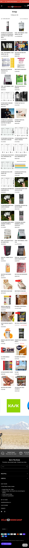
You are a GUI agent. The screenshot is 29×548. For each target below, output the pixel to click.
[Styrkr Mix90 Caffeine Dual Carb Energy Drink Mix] (7, 132)
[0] (27, 6)
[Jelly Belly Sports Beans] (21, 317)
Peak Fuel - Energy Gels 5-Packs (7, 258)
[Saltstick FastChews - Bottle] (7, 268)
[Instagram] (5, 511)
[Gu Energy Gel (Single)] (21, 350)
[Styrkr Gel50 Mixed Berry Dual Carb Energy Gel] (21, 148)
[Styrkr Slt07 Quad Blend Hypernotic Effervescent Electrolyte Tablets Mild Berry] (7, 26)
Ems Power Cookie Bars (20, 291)
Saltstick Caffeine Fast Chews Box (20, 53)
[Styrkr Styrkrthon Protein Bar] (21, 113)
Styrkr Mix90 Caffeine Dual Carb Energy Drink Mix (7, 139)
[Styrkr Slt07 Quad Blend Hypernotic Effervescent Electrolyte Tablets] (7, 113)
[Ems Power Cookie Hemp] (7, 284)
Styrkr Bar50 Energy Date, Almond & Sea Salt (7, 206)
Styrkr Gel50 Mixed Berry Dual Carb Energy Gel (21, 155)
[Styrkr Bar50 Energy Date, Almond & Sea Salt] (7, 199)
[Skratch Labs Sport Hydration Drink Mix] (7, 300)
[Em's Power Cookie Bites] (21, 63)
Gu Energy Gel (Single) (20, 357)
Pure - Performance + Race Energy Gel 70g (7, 53)
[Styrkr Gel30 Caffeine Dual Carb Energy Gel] (7, 182)
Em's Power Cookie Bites (20, 69)
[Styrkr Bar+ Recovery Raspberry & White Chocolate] (21, 216)
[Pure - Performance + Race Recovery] (7, 80)
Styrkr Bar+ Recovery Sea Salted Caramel (21, 206)
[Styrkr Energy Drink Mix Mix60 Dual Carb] (7, 96)
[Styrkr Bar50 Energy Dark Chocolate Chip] (21, 182)
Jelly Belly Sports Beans (20, 323)
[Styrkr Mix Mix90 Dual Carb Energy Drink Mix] (21, 132)
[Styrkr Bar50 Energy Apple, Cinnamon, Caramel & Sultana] (7, 216)
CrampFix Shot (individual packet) (21, 340)
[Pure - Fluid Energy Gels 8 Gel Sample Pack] (7, 234)
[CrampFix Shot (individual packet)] (21, 333)
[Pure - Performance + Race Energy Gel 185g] (21, 26)
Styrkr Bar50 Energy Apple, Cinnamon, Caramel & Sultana (7, 224)
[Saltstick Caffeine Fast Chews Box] (21, 46)
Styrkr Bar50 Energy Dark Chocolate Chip (21, 189)
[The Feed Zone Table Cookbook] (21, 381)
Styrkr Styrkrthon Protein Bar (19, 120)
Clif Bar (16, 372)
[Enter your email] (26, 466)
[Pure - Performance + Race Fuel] (21, 234)
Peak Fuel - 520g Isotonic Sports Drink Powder (20, 258)
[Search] (25, 6)
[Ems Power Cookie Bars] (21, 284)
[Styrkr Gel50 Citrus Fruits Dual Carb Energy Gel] (7, 148)
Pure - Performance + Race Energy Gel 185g (21, 33)
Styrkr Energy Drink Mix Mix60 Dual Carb (6, 103)
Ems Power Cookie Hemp (6, 291)
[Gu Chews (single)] (7, 350)
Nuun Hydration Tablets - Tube (7, 324)
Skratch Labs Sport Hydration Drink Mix (5, 307)
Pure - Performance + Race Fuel (21, 241)
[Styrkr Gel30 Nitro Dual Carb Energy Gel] (21, 165)
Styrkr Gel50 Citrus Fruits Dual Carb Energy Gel (7, 155)
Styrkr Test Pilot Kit (20, 103)
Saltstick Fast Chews (6, 387)
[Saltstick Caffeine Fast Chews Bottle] (7, 63)
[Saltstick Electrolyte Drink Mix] (21, 80)
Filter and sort (6, 18)
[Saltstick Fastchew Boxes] (21, 268)
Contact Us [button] (3, 508)
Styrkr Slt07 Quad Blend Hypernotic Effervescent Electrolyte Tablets (7, 121)
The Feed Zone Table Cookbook (19, 388)
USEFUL (3, 478)
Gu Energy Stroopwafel (20, 306)
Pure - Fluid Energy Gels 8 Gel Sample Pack (7, 241)
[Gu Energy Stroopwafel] (21, 300)
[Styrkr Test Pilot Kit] (21, 96)
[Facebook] (2, 511)
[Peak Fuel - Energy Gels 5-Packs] (7, 251)
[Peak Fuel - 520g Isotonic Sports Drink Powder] (21, 251)
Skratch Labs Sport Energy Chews (7, 340)
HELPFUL (4, 474)
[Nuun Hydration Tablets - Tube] (7, 317)
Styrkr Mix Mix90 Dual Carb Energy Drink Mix (21, 139)
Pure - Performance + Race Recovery (7, 87)
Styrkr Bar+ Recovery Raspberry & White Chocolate (20, 224)
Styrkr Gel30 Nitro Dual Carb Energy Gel (20, 172)
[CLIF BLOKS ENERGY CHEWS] (7, 365)
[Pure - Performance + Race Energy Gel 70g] (7, 46)
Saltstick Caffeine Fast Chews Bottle (6, 70)
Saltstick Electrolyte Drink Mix (20, 87)
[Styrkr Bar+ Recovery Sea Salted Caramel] (21, 199)
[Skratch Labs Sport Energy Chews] (7, 333)
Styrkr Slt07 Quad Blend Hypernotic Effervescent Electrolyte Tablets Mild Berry (7, 35)
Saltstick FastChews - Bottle (6, 275)
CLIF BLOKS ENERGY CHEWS (7, 372)
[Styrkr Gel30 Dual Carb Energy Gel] (7, 165)
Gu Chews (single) (5, 357)
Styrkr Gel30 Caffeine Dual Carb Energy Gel (7, 189)
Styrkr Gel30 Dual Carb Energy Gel (6, 172)
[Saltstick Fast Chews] (7, 381)
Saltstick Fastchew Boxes (21, 274)
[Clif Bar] (21, 365)
